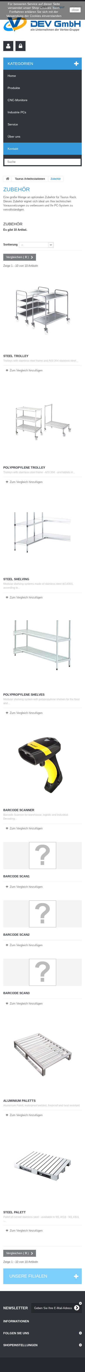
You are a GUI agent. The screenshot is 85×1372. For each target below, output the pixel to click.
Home (12, 75)
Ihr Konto (8, 46)
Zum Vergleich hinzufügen (26, 370)
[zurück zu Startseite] (7, 179)
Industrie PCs (17, 112)
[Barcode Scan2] (42, 913)
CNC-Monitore (17, 100)
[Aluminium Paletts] (42, 1055)
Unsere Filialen (28, 1276)
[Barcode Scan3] (42, 972)
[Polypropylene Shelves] (42, 649)
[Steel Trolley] (42, 310)
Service (13, 124)
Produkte (14, 88)
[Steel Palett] (42, 1167)
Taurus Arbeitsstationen (30, 178)
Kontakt (13, 148)
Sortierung (10, 244)
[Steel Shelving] (42, 534)
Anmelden (20, 46)
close (75, 10)
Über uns (14, 136)
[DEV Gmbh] (42, 25)
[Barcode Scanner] (42, 764)
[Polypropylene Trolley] (42, 422)
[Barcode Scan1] (42, 855)
